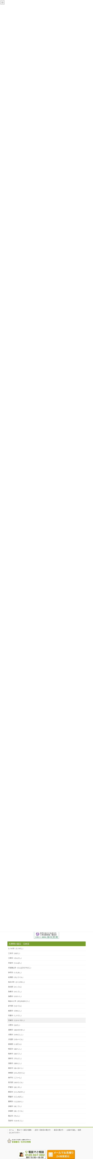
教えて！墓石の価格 (24, 1130)
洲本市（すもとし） (15, 1058)
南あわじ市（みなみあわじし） (19, 1001)
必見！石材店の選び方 (43, 1130)
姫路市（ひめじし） (15, 1011)
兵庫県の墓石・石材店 (19, 944)
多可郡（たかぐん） (15, 1006)
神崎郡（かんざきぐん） (17, 1073)
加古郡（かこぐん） (15, 987)
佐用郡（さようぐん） (16, 977)
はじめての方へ (14, 1132)
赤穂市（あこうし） (15, 1106)
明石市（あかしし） (15, 1049)
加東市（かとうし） (15, 991)
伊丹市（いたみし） (15, 972)
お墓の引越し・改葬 (74, 1130)
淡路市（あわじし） (15, 1063)
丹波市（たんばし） (15, 963)
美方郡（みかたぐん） (16, 1082)
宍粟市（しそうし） (15, 1015)
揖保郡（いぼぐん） (15, 1044)
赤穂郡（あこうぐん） (16, 1111)
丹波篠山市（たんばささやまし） (20, 968)
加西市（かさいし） (15, 996)
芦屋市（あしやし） (15, 1087)
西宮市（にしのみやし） (17, 1092)
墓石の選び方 (58, 1130)
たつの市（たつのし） (16, 948)
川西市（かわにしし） (16, 1034)
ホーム (11, 1130)
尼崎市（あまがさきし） (17, 1030)
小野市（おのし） (14, 1025)
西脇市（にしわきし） (16, 1097)
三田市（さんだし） (15, 958)
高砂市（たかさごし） (16, 1121)
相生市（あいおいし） (16, 1068)
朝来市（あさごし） (15, 1054)
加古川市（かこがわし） (17, 982)
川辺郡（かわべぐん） (16, 1039)
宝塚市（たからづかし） (17, 1020)
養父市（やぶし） (14, 1116)
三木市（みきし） (14, 953)
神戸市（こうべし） (15, 1078)
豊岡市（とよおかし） (16, 1101)
